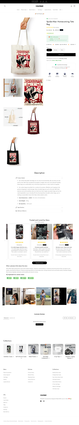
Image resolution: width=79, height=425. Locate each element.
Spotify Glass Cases (57, 372)
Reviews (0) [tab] (6, 317)
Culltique (8, 421)
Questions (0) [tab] (12, 317)
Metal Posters (32, 356)
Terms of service (33, 421)
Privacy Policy (31, 372)
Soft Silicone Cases (21, 356)
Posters (5, 379)
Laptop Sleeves (6, 381)
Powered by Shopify (13, 421)
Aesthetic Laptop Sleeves (70, 357)
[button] (4, 6)
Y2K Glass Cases (56, 388)
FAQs (4, 404)
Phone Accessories (7, 372)
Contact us (5, 407)
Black (62, 50)
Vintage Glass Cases (57, 374)
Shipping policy (40, 421)
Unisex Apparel (6, 374)
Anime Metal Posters (57, 381)
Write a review (39, 324)
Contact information (48, 421)
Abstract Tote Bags (56, 386)
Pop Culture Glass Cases (58, 377)
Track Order (5, 400)
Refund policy (20, 421)
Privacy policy (27, 421)
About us (5, 402)
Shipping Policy (31, 377)
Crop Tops (57, 356)
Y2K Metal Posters (56, 379)
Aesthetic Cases (8, 356)
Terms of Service (31, 379)
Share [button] (49, 80)
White (49, 50)
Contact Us (30, 381)
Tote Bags (5, 377)
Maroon (55, 50)
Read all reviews (39, 262)
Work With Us (6, 411)
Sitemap (5, 409)
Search (4, 397)
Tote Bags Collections (45, 357)
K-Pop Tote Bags (56, 384)
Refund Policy (31, 374)
